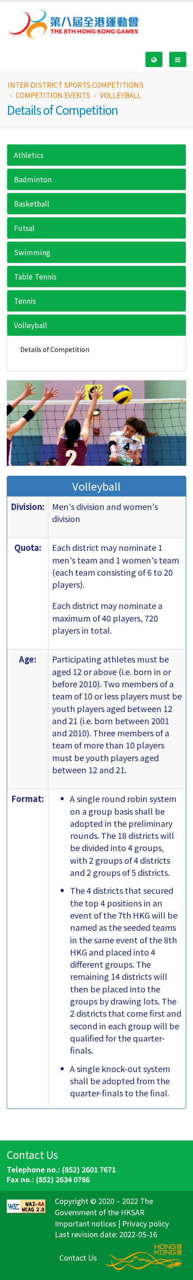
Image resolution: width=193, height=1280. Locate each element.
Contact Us (78, 1257)
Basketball (31, 203)
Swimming (32, 252)
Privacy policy (145, 1223)
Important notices (85, 1223)
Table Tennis (35, 276)
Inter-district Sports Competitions (76, 85)
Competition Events (53, 95)
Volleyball (30, 325)
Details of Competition (54, 349)
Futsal (24, 227)
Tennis (25, 300)
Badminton (33, 179)
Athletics (29, 154)
